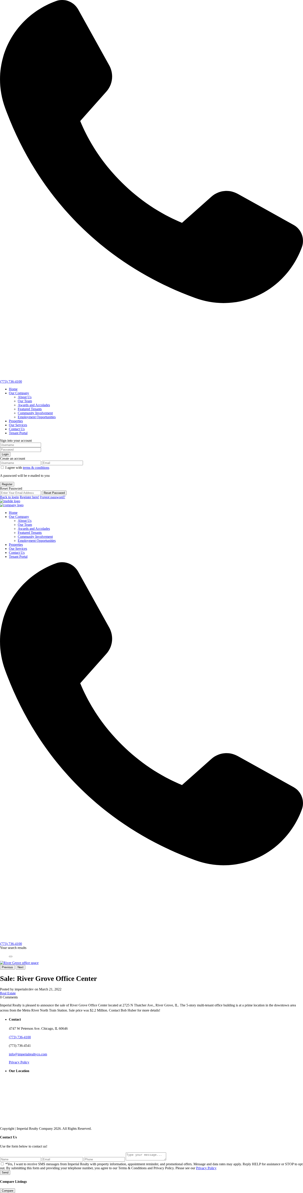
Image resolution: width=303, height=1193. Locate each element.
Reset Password (54, 493)
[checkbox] (2, 1163)
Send (5, 1172)
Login (5, 454)
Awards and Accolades (34, 405)
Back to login (9, 497)
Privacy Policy (19, 1062)
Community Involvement (35, 413)
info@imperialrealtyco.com (28, 1054)
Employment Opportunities (37, 417)
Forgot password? (52, 497)
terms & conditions (36, 467)
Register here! (29, 497)
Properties (16, 421)
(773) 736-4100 (11, 381)
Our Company (19, 393)
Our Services (18, 425)
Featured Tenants (30, 409)
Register (7, 484)
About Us (24, 397)
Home (13, 389)
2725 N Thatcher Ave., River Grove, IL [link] (150, 1005)
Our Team (25, 401)
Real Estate (8, 993)
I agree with (27, 467)
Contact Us (17, 429)
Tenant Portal (18, 433)
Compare (7, 1190)
